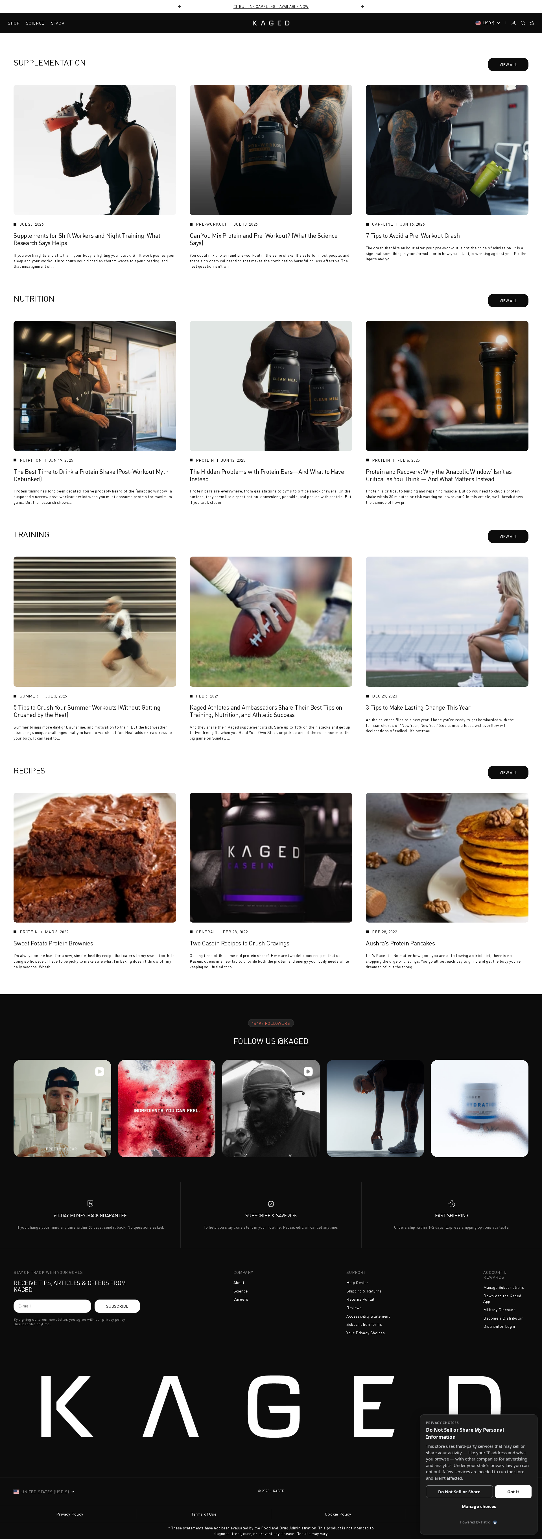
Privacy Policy (69, 1514)
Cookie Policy (338, 1514)
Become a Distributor (503, 1318)
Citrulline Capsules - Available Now (271, 6)
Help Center (357, 1282)
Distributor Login (499, 1326)
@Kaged (292, 1041)
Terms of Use (204, 1514)
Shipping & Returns (364, 1291)
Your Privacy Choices (365, 1332)
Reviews (354, 1307)
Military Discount (499, 1309)
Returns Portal (360, 1299)
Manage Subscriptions (503, 1287)
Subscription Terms (364, 1324)
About (238, 1282)
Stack (57, 23)
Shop (13, 23)
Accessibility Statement (368, 1316)
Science (35, 23)
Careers (240, 1299)
